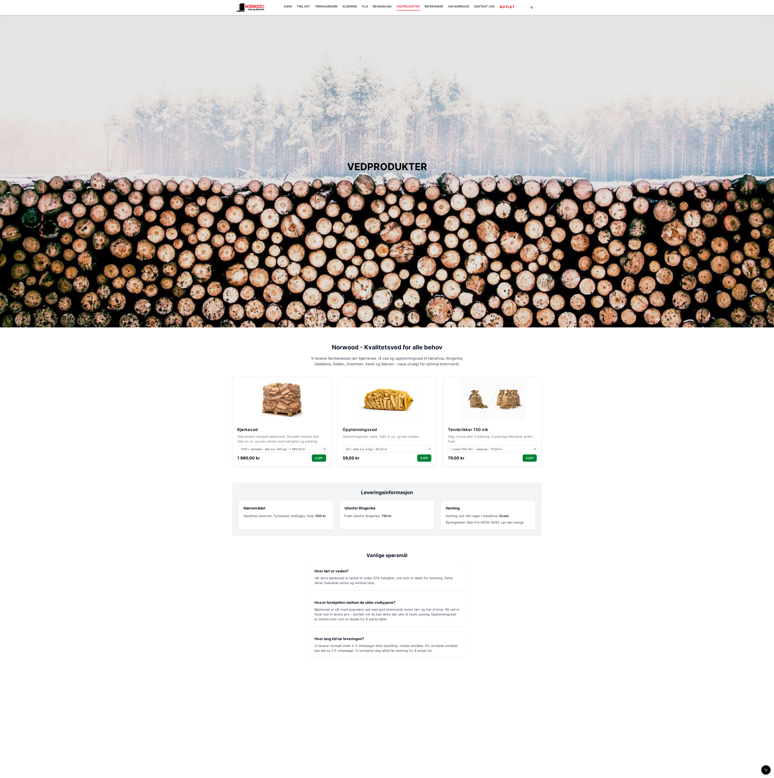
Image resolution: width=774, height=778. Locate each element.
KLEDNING (350, 6)
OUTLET (507, 7)
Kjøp (319, 458)
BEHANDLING (382, 6)
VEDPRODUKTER (408, 6)
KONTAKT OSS (484, 6)
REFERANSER (434, 6)
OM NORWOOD (458, 6)
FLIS (365, 6)
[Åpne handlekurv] (766, 770)
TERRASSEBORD (326, 6)
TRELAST (303, 6)
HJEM (288, 6)
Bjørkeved (247, 429)
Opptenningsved (360, 429)
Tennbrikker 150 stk (468, 429)
